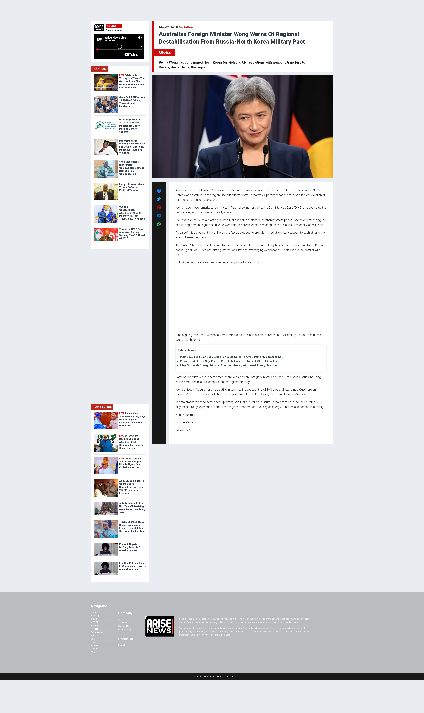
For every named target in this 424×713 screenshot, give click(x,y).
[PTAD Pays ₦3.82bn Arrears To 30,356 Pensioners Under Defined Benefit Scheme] (106, 119)
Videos (94, 645)
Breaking (95, 615)
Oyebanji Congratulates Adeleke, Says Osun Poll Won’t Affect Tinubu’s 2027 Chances (132, 212)
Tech (93, 639)
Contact (95, 648)
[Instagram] (179, 436)
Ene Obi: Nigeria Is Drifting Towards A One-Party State (129, 547)
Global (165, 52)
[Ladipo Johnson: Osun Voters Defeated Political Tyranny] (106, 183)
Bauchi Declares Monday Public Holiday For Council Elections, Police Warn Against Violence (132, 146)
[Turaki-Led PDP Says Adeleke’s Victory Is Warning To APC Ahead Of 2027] (106, 228)
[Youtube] (182, 436)
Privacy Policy (124, 629)
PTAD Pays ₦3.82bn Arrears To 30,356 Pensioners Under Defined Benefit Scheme (130, 125)
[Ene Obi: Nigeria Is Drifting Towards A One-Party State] (106, 544)
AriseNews (187, 27)
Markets (122, 645)
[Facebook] (176, 436)
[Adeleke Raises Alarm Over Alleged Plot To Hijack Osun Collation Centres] (106, 458)
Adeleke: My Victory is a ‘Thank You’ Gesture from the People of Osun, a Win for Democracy (132, 81)
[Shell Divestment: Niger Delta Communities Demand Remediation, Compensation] (106, 161)
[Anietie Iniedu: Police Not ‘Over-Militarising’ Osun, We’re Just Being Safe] (106, 503)
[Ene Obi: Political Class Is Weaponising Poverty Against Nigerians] (106, 562)
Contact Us (123, 626)
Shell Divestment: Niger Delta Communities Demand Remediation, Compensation (131, 167)
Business (95, 625)
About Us (122, 619)
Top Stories (102, 406)
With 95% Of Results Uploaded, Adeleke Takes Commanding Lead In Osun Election (131, 442)
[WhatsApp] (180, 436)
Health (94, 642)
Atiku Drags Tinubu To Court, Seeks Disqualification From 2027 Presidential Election (131, 487)
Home (94, 612)
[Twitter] (177, 436)
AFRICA (94, 622)
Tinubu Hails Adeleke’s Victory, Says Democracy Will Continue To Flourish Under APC (132, 419)
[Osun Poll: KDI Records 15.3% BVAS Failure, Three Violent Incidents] (106, 96)
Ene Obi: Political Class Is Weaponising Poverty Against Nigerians (132, 566)
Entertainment (97, 632)
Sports (94, 635)
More (93, 652)
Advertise (122, 622)
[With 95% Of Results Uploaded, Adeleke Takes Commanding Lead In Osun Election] (106, 435)
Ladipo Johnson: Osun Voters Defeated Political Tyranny (131, 187)
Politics (94, 629)
